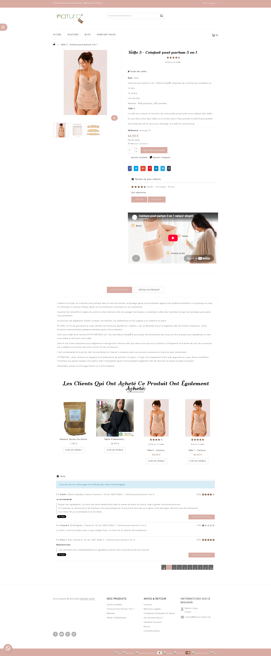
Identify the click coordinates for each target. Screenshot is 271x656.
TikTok (73, 634)
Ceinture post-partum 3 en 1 (121, 609)
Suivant (211, 568)
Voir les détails (73, 450)
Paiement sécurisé (152, 622)
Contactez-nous (152, 631)
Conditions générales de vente (159, 613)
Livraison (148, 605)
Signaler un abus (201, 517)
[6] (139, 187)
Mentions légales (152, 609)
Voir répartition (138, 193)
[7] (140, 187)
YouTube (61, 634)
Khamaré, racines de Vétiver (73, 439)
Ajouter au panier (154, 150)
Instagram (67, 634)
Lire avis (139, 199)
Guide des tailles (106, 35)
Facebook (55, 634)
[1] (166, 57)
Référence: (133, 131)
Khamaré (111, 613)
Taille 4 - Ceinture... (156, 450)
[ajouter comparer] (73, 412)
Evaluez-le (156, 199)
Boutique (73, 35)
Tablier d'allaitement (116, 618)
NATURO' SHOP (87, 599)
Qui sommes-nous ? (153, 618)
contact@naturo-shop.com (198, 617)
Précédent (164, 568)
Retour (147, 627)
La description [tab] (119, 290)
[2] (133, 187)
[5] (137, 187)
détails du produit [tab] (149, 290)
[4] (136, 187)
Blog (87, 35)
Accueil (57, 35)
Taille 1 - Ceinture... (197, 450)
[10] (145, 187)
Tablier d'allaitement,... (115, 439)
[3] (169, 57)
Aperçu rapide (79, 412)
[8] (142, 187)
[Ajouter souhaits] (67, 412)
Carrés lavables (114, 605)
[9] (143, 187)
